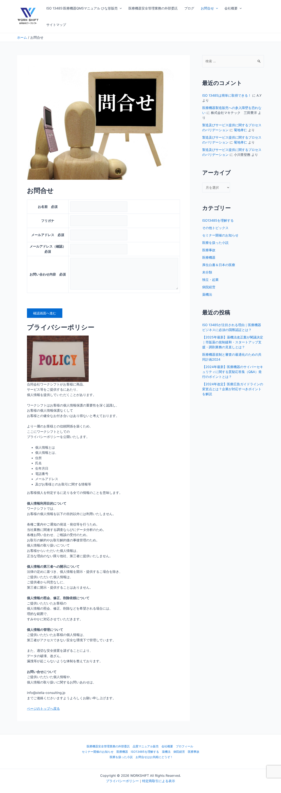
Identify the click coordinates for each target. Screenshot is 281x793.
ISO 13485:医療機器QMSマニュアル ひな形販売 (82, 8)
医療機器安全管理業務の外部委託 (153, 8)
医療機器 (208, 257)
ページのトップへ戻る (43, 708)
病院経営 (208, 287)
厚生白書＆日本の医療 (218, 265)
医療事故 (208, 250)
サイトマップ (56, 25)
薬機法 (207, 294)
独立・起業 (210, 280)
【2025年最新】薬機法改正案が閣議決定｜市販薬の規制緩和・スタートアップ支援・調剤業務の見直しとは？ (232, 342)
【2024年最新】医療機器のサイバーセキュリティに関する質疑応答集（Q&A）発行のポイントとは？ (232, 372)
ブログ (189, 8)
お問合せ (207, 8)
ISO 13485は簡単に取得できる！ (226, 95)
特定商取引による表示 (158, 781)
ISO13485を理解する (218, 220)
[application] (120, 8)
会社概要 (231, 8)
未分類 (207, 272)
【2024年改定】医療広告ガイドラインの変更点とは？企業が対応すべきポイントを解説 (232, 389)
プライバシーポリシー (122, 781)
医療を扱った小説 (215, 243)
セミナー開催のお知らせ (220, 235)
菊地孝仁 (240, 130)
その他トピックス (215, 228)
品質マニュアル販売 (146, 746)
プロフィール (184, 746)
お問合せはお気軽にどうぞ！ (154, 757)
